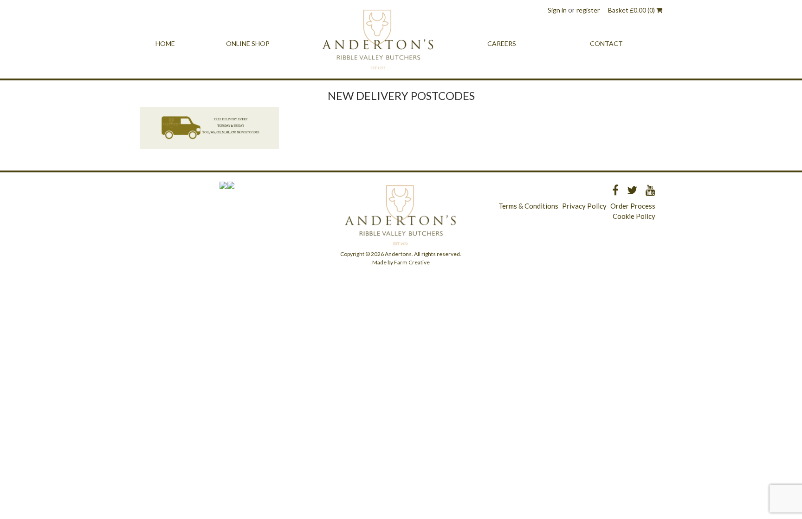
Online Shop (248, 43)
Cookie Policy (634, 216)
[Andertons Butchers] (378, 43)
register (588, 10)
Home (165, 43)
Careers (501, 43)
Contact (606, 43)
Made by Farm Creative (401, 262)
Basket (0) (632, 10)
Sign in (557, 10)
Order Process (632, 206)
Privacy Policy (584, 206)
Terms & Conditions (528, 206)
